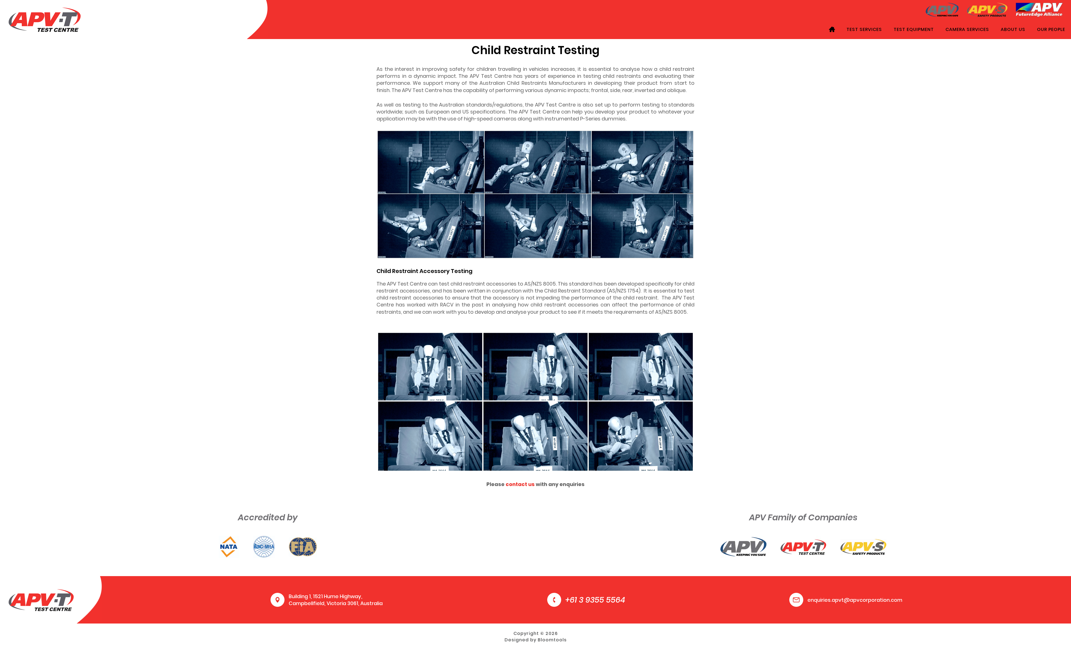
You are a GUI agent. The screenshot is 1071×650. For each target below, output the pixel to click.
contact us (520, 484)
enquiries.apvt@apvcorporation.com (854, 599)
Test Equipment (914, 29)
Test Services (864, 29)
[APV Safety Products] (987, 9)
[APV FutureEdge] (1039, 9)
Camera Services (967, 29)
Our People (1051, 29)
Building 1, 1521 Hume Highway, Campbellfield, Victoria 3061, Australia (336, 600)
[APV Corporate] (942, 9)
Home (832, 29)
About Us (1013, 29)
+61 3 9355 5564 (595, 600)
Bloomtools (552, 640)
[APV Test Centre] (44, 19)
